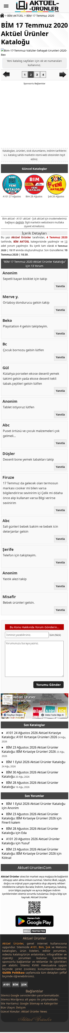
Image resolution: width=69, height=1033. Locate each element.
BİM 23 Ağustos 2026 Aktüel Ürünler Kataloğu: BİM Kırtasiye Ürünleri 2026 (30, 749)
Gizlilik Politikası (13, 972)
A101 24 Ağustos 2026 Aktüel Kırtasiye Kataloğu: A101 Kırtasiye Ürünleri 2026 (31, 735)
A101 (6, 984)
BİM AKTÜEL (15, 15)
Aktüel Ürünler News (34, 1011)
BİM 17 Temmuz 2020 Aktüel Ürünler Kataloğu (34, 33)
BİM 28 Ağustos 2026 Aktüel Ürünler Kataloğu (30, 784)
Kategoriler (51, 1003)
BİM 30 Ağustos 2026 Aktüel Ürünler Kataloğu (30, 774)
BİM (15, 984)
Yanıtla (60, 286)
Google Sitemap (30, 1003)
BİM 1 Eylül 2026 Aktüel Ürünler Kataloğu (35, 762)
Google (15, 995)
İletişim (21, 1007)
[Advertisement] (34, 116)
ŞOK (24, 984)
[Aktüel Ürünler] (37, 6)
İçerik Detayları (34, 233)
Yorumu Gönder (48, 685)
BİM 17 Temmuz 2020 (40, 15)
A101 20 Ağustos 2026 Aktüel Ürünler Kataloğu (31, 841)
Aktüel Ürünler (21, 237)
